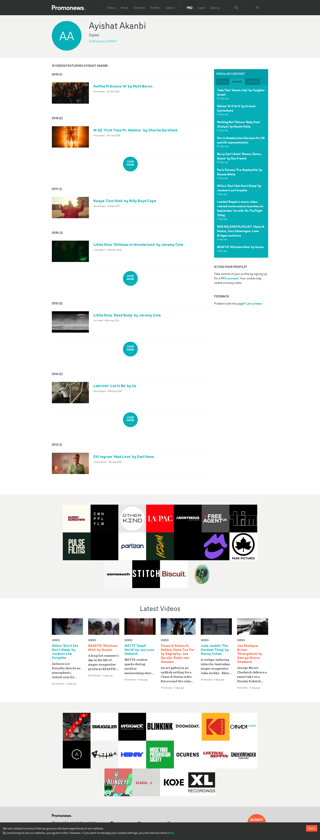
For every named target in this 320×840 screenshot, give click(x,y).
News (124, 8)
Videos (111, 8)
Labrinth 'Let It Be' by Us (114, 385)
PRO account (230, 278)
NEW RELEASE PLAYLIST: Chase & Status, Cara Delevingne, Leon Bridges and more (240, 231)
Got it (311, 828)
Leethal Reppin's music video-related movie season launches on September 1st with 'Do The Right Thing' (240, 208)
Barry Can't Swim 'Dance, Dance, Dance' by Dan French (239, 156)
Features (139, 8)
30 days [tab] (237, 81)
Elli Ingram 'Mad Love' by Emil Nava (123, 456)
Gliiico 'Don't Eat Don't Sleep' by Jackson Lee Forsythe (239, 188)
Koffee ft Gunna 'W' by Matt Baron (123, 86)
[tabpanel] (241, 171)
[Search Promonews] (236, 7)
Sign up (215, 8)
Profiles (155, 8)
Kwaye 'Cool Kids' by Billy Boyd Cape (124, 200)
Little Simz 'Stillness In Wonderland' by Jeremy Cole (138, 244)
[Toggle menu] (257, 7)
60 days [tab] (252, 81)
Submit (170, 8)
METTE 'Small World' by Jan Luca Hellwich (139, 650)
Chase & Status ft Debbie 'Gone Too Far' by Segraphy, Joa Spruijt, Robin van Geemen (178, 654)
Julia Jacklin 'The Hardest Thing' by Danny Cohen (215, 650)
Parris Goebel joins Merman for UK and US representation (241, 140)
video (56, 640)
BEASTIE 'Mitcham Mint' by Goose (240, 247)
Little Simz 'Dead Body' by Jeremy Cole (127, 315)
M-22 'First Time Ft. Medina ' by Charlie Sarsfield (135, 130)
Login (201, 8)
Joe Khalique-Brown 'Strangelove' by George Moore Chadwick (249, 654)
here (171, 833)
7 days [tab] (222, 81)
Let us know (254, 303)
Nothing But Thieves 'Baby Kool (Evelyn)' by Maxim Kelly (238, 124)
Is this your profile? (103, 41)
